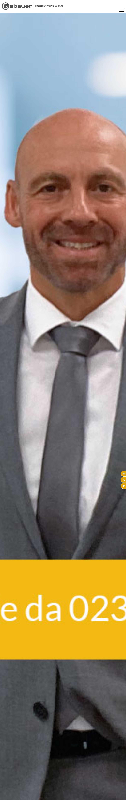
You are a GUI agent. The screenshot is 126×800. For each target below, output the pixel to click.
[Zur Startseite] (32, 9)
